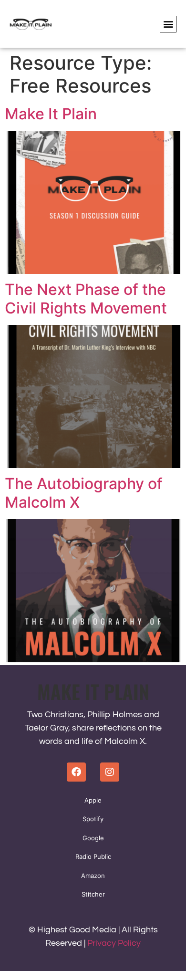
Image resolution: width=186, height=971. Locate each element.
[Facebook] (76, 772)
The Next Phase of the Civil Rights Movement (86, 298)
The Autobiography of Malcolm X (84, 492)
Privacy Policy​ (114, 943)
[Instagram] (109, 772)
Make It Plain (51, 113)
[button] (168, 24)
